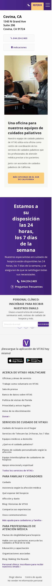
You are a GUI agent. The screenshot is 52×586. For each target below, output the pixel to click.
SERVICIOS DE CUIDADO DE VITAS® (25, 422)
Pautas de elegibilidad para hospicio (21, 534)
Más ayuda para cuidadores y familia (21, 520)
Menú (47, 5)
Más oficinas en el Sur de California (26, 178)
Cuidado (6, 482)
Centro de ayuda (33, 577)
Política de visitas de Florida (17, 400)
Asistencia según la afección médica (21, 487)
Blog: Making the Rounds (15, 558)
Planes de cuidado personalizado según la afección (24, 450)
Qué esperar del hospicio (15, 493)
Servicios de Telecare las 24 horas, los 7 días (25, 433)
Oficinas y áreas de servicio (16, 378)
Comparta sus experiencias (16, 509)
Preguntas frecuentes (29, 286)
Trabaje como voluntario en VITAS (20, 383)
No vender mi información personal (25, 580)
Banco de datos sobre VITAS (17, 394)
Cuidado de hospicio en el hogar (19, 428)
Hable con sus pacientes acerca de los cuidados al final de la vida (22, 541)
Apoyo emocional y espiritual (17, 465)
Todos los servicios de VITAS (17, 470)
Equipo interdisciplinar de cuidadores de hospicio (23, 458)
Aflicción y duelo (11, 498)
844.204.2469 (20, 38)
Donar (5, 416)
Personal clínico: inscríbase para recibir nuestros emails (22, 565)
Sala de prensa (10, 389)
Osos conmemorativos (14, 514)
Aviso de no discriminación (16, 410)
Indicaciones (20, 47)
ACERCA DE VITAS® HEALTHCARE (23, 372)
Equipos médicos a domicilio (17, 438)
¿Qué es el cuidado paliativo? (17, 444)
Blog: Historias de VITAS (15, 503)
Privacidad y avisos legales (16, 405)
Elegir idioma (15, 577)
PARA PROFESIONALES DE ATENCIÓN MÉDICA (19, 527)
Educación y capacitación (15, 548)
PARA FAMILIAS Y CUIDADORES (22, 476)
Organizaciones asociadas (16, 553)
